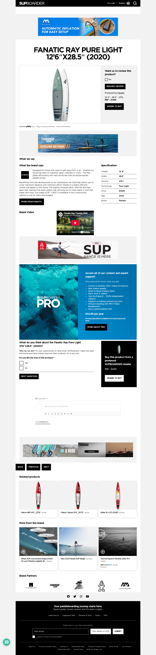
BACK (20, 467)
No (26, 368)
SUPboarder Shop (78, 646)
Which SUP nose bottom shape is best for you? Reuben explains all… (37, 560)
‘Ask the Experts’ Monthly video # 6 (115, 560)
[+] (77, 413)
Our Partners (126, 646)
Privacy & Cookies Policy (47, 646)
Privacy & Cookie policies (53, 636)
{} (74, 413)
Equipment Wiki (68, 615)
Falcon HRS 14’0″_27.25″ (33, 512)
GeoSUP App (78, 649)
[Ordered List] (58, 413)
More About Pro (96, 327)
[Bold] (45, 413)
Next (138, 586)
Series (97, 615)
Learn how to (53, 615)
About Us (32, 646)
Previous (17, 586)
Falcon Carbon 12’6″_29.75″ (75, 512)
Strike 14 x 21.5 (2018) (112, 512)
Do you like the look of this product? (37, 358)
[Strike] (55, 413)
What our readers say (94, 649)
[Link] (71, 413)
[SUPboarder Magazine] (31, 3)
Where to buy (114, 106)
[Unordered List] (61, 413)
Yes (109, 79)
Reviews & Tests (85, 615)
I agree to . (49, 636)
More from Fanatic (31, 202)
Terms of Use (113, 646)
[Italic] (48, 413)
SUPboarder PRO (64, 649)
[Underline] (52, 413)
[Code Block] (68, 413)
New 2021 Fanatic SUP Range (76, 559)
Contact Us (64, 646)
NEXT (46, 467)
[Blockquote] (64, 413)
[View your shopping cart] (129, 3)
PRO (105, 615)
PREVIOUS (33, 467)
